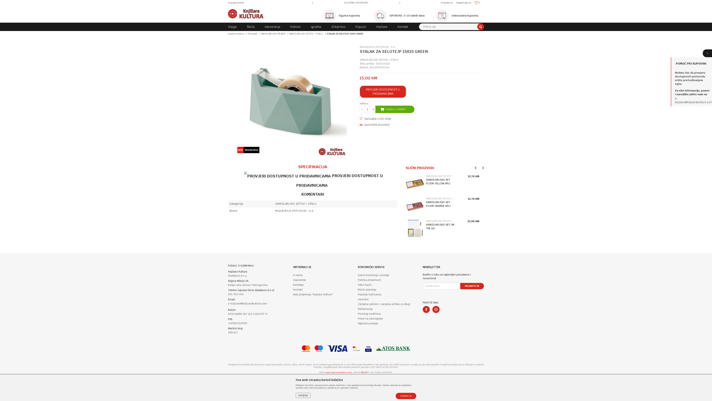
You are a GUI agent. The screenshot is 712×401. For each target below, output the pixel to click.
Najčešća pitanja (368, 323)
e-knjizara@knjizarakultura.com (247, 303)
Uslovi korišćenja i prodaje (373, 275)
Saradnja (298, 284)
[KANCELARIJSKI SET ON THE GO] (415, 228)
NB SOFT (365, 372)
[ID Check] (356, 348)
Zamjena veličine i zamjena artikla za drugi (384, 304)
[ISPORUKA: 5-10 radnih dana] (381, 15)
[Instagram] (436, 309)
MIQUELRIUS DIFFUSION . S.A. (294, 211)
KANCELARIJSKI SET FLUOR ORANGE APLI (438, 204)
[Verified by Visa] (368, 348)
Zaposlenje (299, 280)
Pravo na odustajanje (370, 318)
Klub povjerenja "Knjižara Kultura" (313, 294)
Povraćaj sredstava (369, 313)
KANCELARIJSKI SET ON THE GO (440, 226)
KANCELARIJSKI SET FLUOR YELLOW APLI (438, 181)
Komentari (312, 194)
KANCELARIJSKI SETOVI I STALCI (306, 33)
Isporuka (363, 299)
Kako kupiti (365, 284)
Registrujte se (463, 2)
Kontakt (298, 289)
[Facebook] (426, 309)
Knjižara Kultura (236, 33)
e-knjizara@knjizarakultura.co (692, 100)
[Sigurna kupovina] (330, 15)
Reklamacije (365, 309)
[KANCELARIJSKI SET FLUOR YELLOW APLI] (415, 184)
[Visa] (337, 348)
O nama (297, 275)
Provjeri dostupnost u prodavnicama (383, 91)
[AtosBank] (393, 348)
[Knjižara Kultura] (245, 13)
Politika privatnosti (369, 280)
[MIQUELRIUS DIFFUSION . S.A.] (248, 150)
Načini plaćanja (367, 289)
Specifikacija (312, 166)
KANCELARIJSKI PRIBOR (273, 33)
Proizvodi (252, 33)
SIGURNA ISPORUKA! (356, 2)
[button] (451, 26)
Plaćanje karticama (369, 294)
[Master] (306, 348)
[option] (356, 3)
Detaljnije (303, 395)
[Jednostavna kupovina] (443, 15)
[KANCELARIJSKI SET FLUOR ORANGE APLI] (415, 206)
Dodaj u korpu (396, 109)
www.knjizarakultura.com (339, 372)
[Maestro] (319, 348)
